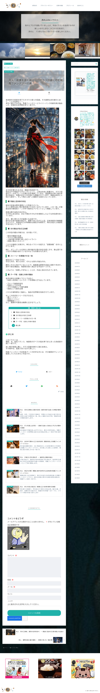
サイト (10, 594)
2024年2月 (77, 361)
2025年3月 (77, 315)
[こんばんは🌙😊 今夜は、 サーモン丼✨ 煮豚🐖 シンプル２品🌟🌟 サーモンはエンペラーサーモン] (90, 175)
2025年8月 (77, 305)
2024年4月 (77, 354)
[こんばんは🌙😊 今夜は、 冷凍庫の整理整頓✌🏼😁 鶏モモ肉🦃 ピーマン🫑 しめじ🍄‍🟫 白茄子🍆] (79, 144)
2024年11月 (77, 330)
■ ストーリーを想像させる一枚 (24, 318)
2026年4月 (77, 277)
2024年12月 (77, 326)
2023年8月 (77, 382)
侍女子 (17, 67)
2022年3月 (77, 442)
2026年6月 (77, 270)
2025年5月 (77, 308)
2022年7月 (77, 428)
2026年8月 (77, 263)
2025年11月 (77, 294)
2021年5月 (77, 478)
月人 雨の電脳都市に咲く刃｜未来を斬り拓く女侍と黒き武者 (84, 223)
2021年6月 (77, 474)
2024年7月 (77, 344)
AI (6, 67)
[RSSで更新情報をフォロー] (57, 386)
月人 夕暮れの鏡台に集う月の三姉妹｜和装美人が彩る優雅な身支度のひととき (84, 229)
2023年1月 (77, 407)
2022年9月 (77, 421)
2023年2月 (77, 404)
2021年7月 (77, 470)
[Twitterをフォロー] (26, 386)
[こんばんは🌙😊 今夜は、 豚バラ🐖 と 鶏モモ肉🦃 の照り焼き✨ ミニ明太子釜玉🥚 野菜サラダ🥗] (90, 165)
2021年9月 (77, 463)
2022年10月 (77, 418)
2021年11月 (77, 456)
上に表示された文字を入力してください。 (23, 604)
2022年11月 (77, 414)
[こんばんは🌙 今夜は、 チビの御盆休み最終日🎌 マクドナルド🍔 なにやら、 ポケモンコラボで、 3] (79, 175)
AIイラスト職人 (9, 63)
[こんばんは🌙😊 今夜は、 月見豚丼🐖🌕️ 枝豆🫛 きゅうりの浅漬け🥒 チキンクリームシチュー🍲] (90, 144)
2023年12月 (77, 368)
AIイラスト (11, 67)
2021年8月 (77, 467)
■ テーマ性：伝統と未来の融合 (24, 321)
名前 (10, 580)
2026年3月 (77, 280)
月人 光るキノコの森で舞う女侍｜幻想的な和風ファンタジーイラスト (84, 204)
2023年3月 (77, 400)
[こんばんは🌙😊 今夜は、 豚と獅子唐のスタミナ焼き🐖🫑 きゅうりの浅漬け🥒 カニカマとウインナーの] (79, 134)
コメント (12, 555)
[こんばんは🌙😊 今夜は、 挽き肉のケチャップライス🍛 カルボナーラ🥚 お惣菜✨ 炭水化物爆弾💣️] (90, 154)
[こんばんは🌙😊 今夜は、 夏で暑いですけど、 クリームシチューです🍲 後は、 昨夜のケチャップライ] (79, 154)
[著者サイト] (11, 386)
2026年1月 (77, 287)
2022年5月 (77, 435)
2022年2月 (77, 446)
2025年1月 (77, 323)
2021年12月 (77, 453)
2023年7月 (77, 386)
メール (11, 587)
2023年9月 (77, 379)
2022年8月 (77, 425)
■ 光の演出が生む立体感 (22, 315)
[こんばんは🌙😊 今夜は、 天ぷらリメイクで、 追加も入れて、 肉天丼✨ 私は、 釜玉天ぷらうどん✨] (90, 134)
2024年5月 (77, 351)
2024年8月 (77, 340)
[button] (96, 64)
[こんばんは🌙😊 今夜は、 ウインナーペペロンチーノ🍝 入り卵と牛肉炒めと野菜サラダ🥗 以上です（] (79, 165)
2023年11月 (77, 372)
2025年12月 (77, 291)
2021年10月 (77, 460)
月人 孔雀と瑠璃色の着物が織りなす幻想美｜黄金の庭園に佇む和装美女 (84, 217)
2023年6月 (77, 389)
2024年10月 (77, 333)
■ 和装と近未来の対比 (21, 312)
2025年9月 (77, 301)
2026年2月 (77, 284)
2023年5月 (77, 393)
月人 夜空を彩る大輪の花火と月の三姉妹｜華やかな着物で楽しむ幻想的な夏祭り (84, 211)
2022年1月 (77, 449)
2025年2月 (77, 319)
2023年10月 (77, 375)
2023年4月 (77, 396)
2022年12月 (77, 411)
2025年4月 (77, 312)
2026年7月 (77, 266)
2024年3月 (77, 358)
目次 (33, 308)
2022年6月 (77, 432)
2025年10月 (77, 298)
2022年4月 (77, 439)
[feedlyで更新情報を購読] (42, 386)
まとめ (18, 325)
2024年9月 (77, 337)
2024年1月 (77, 365)
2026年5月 (77, 273)
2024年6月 (77, 347)
